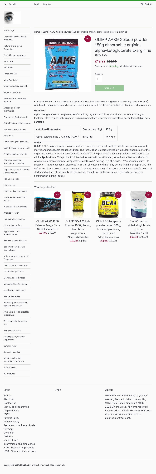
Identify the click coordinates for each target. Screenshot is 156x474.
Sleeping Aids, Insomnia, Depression (15, 338)
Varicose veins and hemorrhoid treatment (14, 360)
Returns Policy (11, 418)
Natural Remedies (12, 296)
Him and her (9, 185)
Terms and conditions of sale (19, 425)
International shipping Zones (19, 444)
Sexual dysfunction (12, 330)
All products (9, 373)
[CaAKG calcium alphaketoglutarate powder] (139, 204)
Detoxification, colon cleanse (17, 123)
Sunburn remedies (12, 352)
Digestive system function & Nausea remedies (16, 171)
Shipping (113, 66)
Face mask (9, 135)
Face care (8, 61)
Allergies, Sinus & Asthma (15, 206)
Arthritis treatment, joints (15, 154)
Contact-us (10, 403)
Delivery (8, 436)
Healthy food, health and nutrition (15, 100)
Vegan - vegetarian (12, 92)
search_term (10, 440)
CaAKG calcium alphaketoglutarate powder (139, 225)
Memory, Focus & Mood (14, 278)
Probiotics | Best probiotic (16, 117)
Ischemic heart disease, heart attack (14, 248)
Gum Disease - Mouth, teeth (16, 148)
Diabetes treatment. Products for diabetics (14, 162)
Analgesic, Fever (11, 213)
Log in (37, 4)
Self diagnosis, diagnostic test (15, 322)
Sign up (47, 4)
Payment (8, 429)
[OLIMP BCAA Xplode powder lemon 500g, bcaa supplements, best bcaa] (108, 204)
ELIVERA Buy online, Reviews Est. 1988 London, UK (42, 465)
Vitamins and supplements (16, 86)
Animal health (10, 367)
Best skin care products (14, 55)
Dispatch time (11, 410)
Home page (9, 30)
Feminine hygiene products (16, 141)
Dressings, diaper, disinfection (12, 109)
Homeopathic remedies (14, 219)
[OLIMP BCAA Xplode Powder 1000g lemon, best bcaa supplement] (78, 204)
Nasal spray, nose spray (15, 290)
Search (7, 395)
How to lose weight (13, 225)
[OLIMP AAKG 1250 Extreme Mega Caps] (47, 204)
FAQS (6, 414)
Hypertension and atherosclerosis (12, 233)
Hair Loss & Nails (11, 179)
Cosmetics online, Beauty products (15, 38)
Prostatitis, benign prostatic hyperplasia (16, 313)
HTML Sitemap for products (19, 447)
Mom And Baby (11, 80)
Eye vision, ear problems (15, 129)
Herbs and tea (10, 73)
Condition (9, 432)
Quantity (99, 74)
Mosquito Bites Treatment (15, 284)
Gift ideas (8, 67)
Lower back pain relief (14, 271)
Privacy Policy (11, 421)
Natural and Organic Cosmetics (13, 47)
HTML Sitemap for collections (20, 451)
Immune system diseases (15, 240)
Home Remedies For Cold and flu (15, 199)
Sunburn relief (10, 346)
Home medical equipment (15, 191)
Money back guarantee (16, 406)
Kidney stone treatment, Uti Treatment (16, 258)
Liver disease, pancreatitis (16, 265)
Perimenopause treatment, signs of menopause (16, 304)
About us (8, 399)
